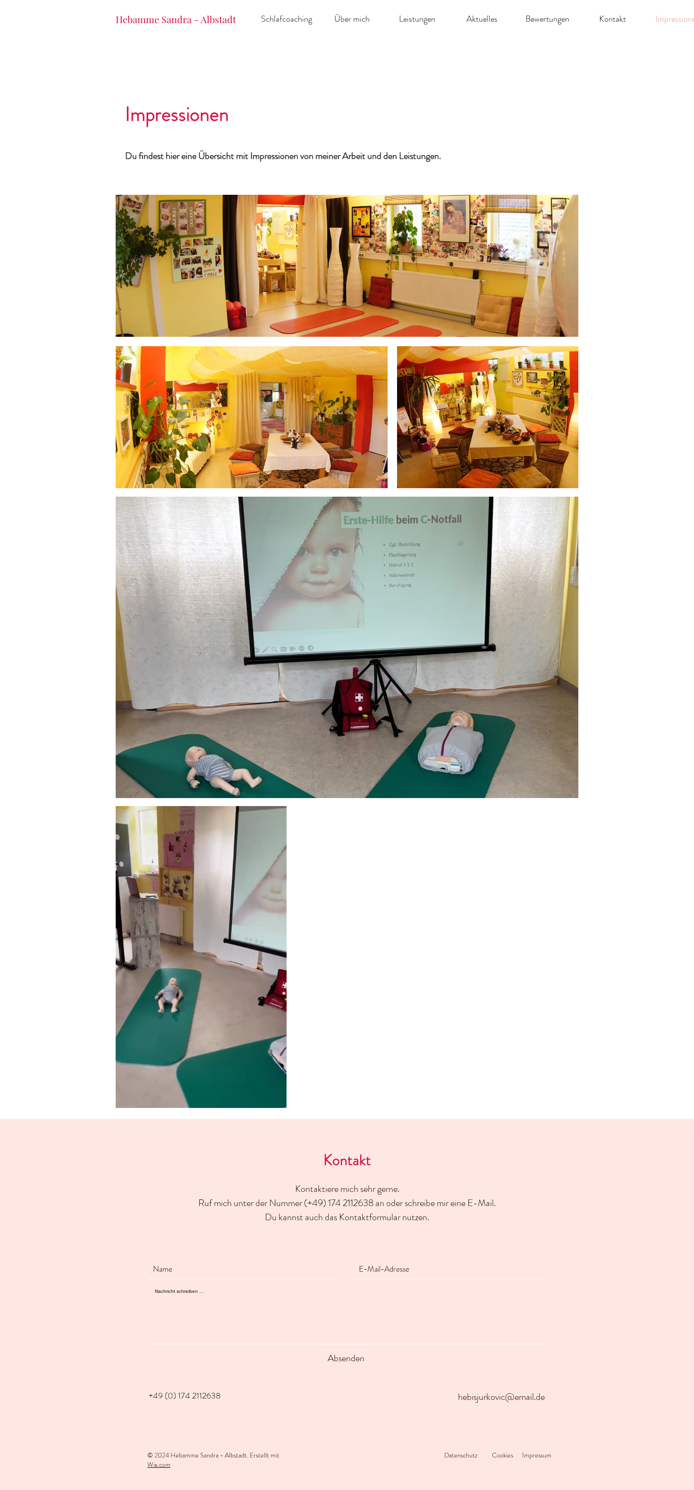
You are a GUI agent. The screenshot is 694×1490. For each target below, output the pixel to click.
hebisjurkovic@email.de (501, 1397)
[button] (274, 1097)
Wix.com (158, 1464)
